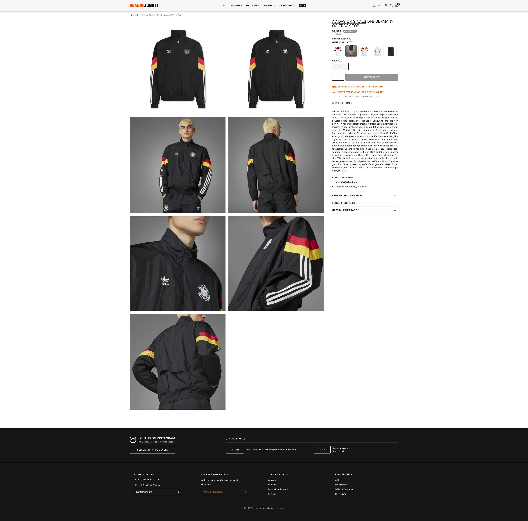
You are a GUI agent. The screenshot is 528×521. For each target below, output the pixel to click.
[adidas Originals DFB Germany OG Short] (351, 51)
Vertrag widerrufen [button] (213, 491)
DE (374, 6)
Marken (235, 5)
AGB (337, 480)
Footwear (251, 5)
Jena (322, 449)
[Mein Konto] (386, 5)
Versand (272, 484)
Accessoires (285, 5)
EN (379, 6)
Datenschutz (341, 484)
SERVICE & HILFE (278, 474)
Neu (225, 5)
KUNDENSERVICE (144, 474)
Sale (302, 5)
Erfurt (235, 449)
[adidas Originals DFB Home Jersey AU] (364, 51)
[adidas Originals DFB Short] (391, 51)
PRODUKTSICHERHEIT (345, 203)
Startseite (135, 15)
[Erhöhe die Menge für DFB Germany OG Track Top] (342, 77)
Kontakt (272, 494)
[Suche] (391, 5)
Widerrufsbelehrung (344, 489)
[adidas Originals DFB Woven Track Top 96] (377, 51)
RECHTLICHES (343, 474)
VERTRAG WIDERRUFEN (215, 474)
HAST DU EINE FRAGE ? (345, 210)
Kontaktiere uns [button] (144, 491)
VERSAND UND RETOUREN (347, 195)
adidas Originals (349, 21)
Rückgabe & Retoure (278, 489)
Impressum (340, 494)
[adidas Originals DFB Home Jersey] (338, 51)
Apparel (268, 5)
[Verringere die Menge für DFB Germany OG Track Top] (334, 77)
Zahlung (272, 480)
